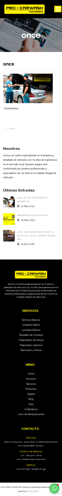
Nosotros (31, 379)
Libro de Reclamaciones (31, 414)
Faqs (31, 404)
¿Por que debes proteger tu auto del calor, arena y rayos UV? (36, 235)
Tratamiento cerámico (31, 345)
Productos (31, 389)
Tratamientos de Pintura (31, 340)
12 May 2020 (28, 206)
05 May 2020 (28, 220)
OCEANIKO (33, 491)
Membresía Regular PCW (32, 215)
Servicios (31, 384)
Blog (31, 399)
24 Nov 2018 (27, 244)
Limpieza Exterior (31, 330)
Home (31, 373)
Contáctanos (31, 409)
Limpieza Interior (31, 325)
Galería (31, 394)
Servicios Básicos (31, 320)
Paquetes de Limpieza (31, 335)
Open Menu (57, 9)
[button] (54, 488)
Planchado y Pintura (31, 350)
